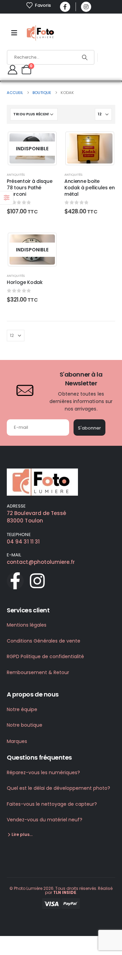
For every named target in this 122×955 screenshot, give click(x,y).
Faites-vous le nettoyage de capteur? (52, 804)
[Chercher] (84, 57)
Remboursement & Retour (38, 672)
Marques (17, 741)
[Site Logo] (41, 33)
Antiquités (16, 174)
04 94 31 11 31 (23, 541)
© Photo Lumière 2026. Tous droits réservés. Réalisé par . (61, 890)
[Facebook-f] (15, 580)
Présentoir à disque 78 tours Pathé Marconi (29, 187)
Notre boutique (24, 725)
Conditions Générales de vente (43, 640)
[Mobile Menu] (14, 33)
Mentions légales (26, 625)
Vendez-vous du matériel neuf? (44, 819)
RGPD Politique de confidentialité (45, 656)
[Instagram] (86, 7)
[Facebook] (65, 7)
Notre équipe (22, 709)
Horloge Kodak (24, 282)
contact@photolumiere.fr (41, 562)
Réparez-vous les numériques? (43, 772)
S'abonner (89, 428)
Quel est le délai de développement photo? (58, 788)
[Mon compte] (12, 69)
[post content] (32, 148)
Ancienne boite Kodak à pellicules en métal (89, 187)
